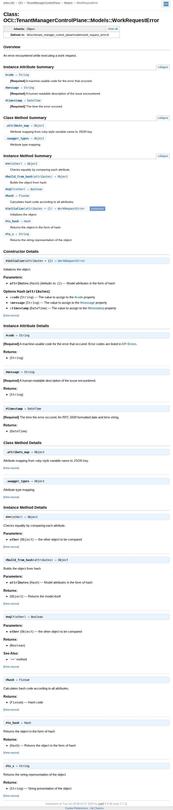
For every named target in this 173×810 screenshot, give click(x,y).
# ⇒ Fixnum (17, 195)
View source (11, 315)
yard (101, 803)
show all (113, 28)
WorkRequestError (71, 260)
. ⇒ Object (24, 125)
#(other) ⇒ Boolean (23, 189)
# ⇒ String (17, 74)
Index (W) (8, 2)
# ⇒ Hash (18, 221)
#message (87, 302)
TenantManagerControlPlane (43, 2)
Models (68, 2)
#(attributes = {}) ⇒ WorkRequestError (45, 208)
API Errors (129, 344)
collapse (163, 67)
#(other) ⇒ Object (21, 163)
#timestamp (96, 308)
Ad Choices (97, 808)
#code (78, 297)
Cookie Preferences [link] (76, 808)
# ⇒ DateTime (23, 100)
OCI (20, 2)
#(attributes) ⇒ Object (36, 176)
